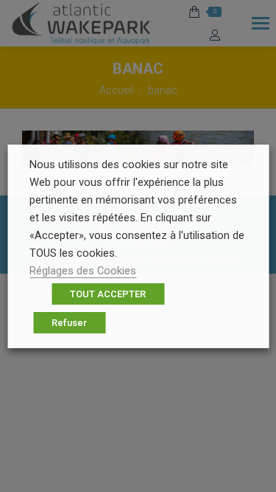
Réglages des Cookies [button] (82, 270)
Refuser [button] (69, 322)
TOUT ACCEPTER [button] (108, 293)
